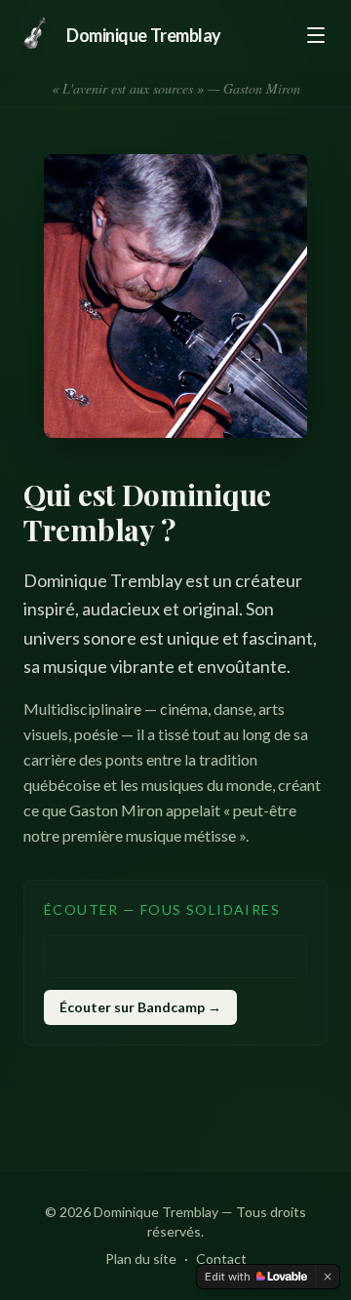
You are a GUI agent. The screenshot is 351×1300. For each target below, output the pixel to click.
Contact (221, 1258)
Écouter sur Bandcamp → (140, 1007)
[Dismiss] (327, 1276)
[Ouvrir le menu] (315, 35)
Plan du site (140, 1258)
